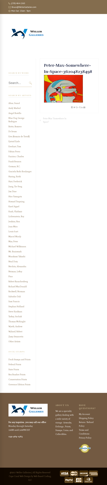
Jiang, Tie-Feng (15, 186)
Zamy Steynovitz (15, 336)
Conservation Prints (17, 379)
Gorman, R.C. (14, 166)
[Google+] (77, 107)
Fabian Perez (14, 151)
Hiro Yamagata (15, 196)
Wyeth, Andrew (15, 326)
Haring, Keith (14, 176)
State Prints (13, 369)
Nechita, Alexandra (17, 266)
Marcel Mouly (14, 236)
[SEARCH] (30, 83)
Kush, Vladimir (15, 211)
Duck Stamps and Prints (19, 359)
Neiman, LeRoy (15, 271)
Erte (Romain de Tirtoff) (19, 136)
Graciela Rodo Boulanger (20, 171)
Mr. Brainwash (15, 251)
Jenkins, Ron (14, 221)
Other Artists (14, 341)
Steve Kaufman (15, 311)
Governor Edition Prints (19, 384)
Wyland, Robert (15, 331)
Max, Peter (13, 241)
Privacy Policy (85, 438)
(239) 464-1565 (18, 3)
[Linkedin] (82, 107)
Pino (10, 276)
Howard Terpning (16, 201)
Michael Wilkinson (17, 246)
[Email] (84, 107)
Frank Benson (14, 161)
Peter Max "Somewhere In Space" (54, 120)
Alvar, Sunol (14, 103)
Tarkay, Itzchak (15, 316)
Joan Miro (13, 226)
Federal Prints (14, 364)
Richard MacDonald (17, 286)
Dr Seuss (12, 131)
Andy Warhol (14, 108)
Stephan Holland (16, 306)
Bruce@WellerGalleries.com (23, 7)
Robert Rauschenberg (18, 281)
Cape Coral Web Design (20, 476)
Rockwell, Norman (16, 291)
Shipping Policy (86, 418)
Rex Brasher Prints (16, 374)
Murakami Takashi (16, 256)
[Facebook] (72, 107)
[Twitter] (74, 107)
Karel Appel (13, 206)
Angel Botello (14, 113)
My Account (84, 414)
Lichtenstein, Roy (16, 216)
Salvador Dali (14, 296)
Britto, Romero (15, 126)
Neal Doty (13, 261)
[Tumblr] (79, 107)
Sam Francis (14, 301)
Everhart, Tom (14, 146)
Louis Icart (13, 231)
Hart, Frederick (15, 181)
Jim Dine (12, 191)
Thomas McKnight (16, 321)
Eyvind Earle (14, 141)
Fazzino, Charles (16, 156)
